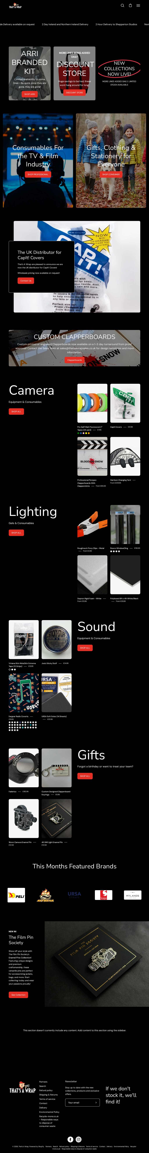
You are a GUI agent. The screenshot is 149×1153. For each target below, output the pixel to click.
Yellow (86, 433)
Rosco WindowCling (119, 548)
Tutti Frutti (33, 727)
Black (9, 669)
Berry (9, 727)
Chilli (12, 727)
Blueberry (9, 730)
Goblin (17, 730)
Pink (83, 433)
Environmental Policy (49, 1112)
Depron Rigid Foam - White (89, 598)
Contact (43, 1103)
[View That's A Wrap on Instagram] (78, 1139)
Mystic (36, 722)
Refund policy (46, 1090)
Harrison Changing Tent (120, 480)
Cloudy (25, 722)
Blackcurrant (28, 727)
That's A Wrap (24, 1146)
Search (42, 1086)
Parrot (9, 725)
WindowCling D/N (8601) (119, 551)
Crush (28, 722)
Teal (30, 725)
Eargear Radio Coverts (18, 716)
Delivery (43, 1107)
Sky (23, 727)
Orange (89, 433)
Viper (33, 725)
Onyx (28, 725)
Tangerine (30, 727)
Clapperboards (74, 360)
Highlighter (15, 730)
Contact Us (25, 280)
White (12, 669)
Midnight (20, 722)
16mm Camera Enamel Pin (20, 842)
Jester (9, 722)
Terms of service (47, 1099)
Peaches (12, 730)
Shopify (41, 1146)
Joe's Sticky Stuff (49, 663)
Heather (23, 725)
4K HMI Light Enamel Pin (52, 842)
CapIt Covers (116, 427)
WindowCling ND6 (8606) (114, 551)
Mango (15, 727)
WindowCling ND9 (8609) (116, 551)
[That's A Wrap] (27, 5)
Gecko (25, 725)
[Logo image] (16, 895)
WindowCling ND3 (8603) (111, 551)
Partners (43, 1081)
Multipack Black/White (15, 669)
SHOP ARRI (29, 94)
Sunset (33, 722)
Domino (36, 727)
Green (78, 433)
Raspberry (36, 725)
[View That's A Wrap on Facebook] (70, 1139)
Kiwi (12, 725)
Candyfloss (20, 727)
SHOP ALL (16, 411)
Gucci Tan (20, 725)
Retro (15, 722)
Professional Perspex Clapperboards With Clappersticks (86, 483)
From (101, 486)
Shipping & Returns (48, 1094)
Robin (30, 722)
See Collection (18, 995)
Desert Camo (17, 725)
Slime (17, 722)
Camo (12, 722)
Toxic (25, 727)
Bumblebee (23, 722)
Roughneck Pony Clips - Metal (90, 548)
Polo (15, 725)
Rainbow (17, 727)
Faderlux (12, 791)
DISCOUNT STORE (74, 92)
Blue (81, 433)
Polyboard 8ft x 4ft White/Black (124, 598)
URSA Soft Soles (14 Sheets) (54, 716)
